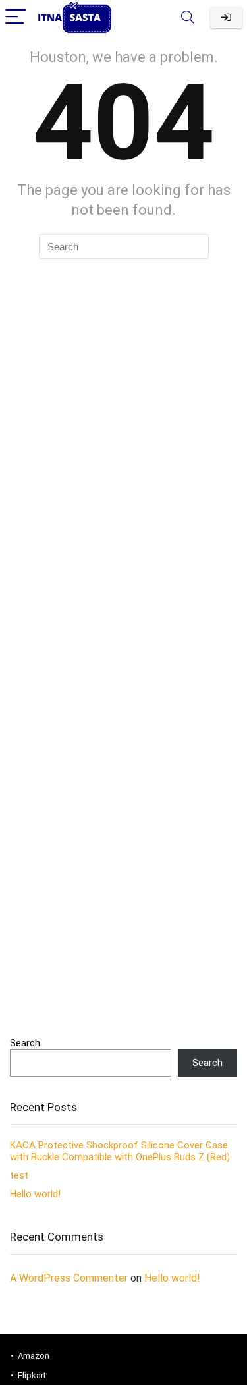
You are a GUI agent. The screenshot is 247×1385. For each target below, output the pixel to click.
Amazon (33, 1356)
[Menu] (16, 17)
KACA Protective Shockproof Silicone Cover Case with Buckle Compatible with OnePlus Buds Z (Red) (120, 1151)
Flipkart (32, 1375)
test (19, 1175)
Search (25, 1043)
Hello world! (35, 1194)
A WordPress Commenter (69, 1278)
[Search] (188, 17)
